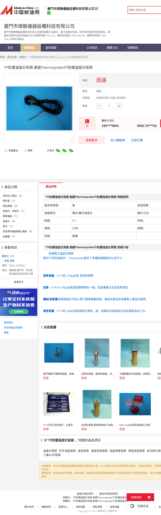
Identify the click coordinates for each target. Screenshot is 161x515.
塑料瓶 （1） (9, 201)
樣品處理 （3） (11, 206)
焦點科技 (102, 511)
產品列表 (12, 57)
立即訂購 (137, 140)
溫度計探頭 (50, 451)
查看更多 (18, 282)
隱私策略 (97, 507)
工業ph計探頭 (51, 455)
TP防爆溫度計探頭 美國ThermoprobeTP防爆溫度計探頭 (102, 497)
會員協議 (114, 507)
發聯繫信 (91, 140)
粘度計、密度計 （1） (14, 211)
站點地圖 (80, 507)
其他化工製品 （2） (13, 195)
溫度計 (22, 57)
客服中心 (63, 507)
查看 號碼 (9, 260)
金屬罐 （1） (9, 236)
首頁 (2, 57)
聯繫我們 (46, 507)
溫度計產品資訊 (85, 493)
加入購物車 (117, 140)
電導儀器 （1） (11, 216)
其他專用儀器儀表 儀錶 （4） (18, 231)
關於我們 (29, 507)
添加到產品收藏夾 (13, 327)
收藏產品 (13, 150)
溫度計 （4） (9, 221)
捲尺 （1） (8, 226)
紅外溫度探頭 (67, 451)
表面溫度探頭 (136, 451)
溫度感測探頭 (99, 451)
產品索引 (8, 322)
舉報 (30, 150)
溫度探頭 (83, 451)
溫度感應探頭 (118, 451)
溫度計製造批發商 (108, 493)
